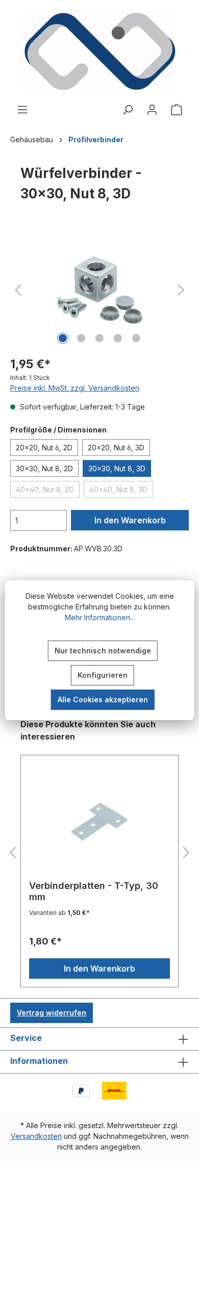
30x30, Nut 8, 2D (44, 468)
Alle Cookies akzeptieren (103, 699)
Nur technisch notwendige (103, 650)
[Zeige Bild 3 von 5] (99, 338)
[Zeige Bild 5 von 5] (136, 338)
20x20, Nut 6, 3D (116, 447)
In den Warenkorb (130, 520)
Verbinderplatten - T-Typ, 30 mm (93, 891)
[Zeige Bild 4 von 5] (118, 338)
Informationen (39, 1061)
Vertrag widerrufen (51, 1012)
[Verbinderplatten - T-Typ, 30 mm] (99, 822)
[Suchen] (127, 109)
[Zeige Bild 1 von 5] (63, 338)
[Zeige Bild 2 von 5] (81, 338)
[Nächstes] (181, 290)
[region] (99, 290)
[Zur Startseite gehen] (99, 51)
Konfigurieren (103, 675)
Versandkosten (36, 1136)
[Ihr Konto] (152, 109)
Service (26, 1038)
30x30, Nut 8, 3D (116, 468)
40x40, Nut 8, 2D (48, 491)
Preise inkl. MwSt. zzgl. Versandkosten (74, 388)
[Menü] (22, 109)
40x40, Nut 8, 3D (121, 491)
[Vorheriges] (18, 290)
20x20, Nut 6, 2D (44, 447)
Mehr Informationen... (100, 617)
